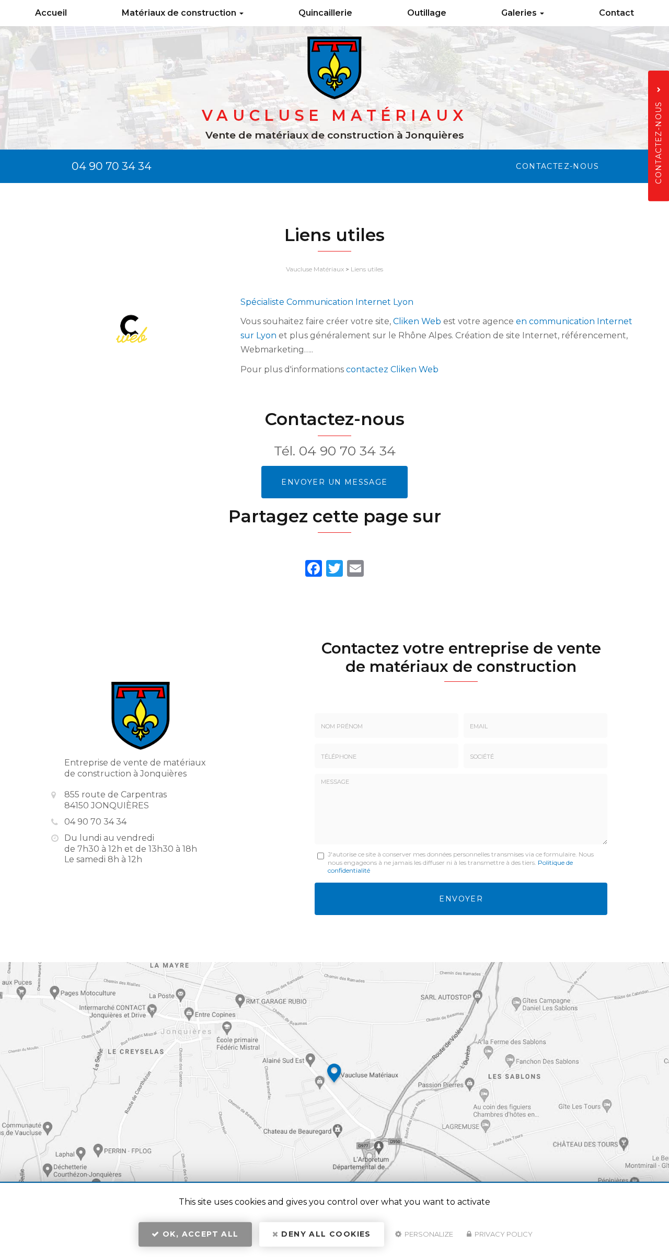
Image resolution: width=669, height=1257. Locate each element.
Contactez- (557, 166)
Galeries (520, 13)
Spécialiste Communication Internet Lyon (326, 302)
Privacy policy (503, 1234)
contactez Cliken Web (392, 369)
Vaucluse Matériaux (315, 269)
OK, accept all (199, 1234)
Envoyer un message (334, 482)
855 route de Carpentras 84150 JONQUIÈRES (115, 800)
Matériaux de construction (180, 13)
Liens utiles (367, 269)
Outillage (426, 13)
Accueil (51, 13)
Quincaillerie (325, 13)
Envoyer (461, 899)
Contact (616, 13)
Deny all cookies (325, 1234)
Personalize (428, 1234)
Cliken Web (417, 321)
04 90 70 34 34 (112, 166)
